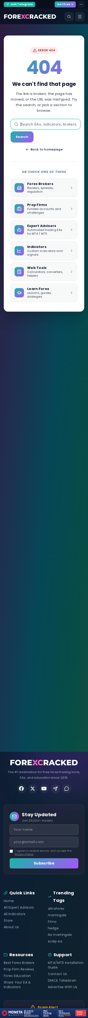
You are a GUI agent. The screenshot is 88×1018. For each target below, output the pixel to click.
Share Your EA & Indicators (17, 984)
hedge (53, 928)
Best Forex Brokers (19, 962)
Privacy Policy (24, 854)
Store (8, 920)
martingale (57, 915)
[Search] (69, 16)
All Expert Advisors (19, 907)
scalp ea (55, 941)
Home (9, 901)
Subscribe (44, 863)
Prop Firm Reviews (19, 969)
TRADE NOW (81, 1013)
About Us (11, 927)
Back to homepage (47, 149)
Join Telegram (21, 4)
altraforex (56, 908)
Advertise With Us (62, 987)
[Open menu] (79, 16)
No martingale (60, 934)
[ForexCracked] (30, 17)
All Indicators (14, 914)
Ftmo (52, 921)
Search (22, 137)
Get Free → (65, 4)
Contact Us (57, 974)
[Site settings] (81, 4)
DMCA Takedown (62, 980)
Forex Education (17, 975)
